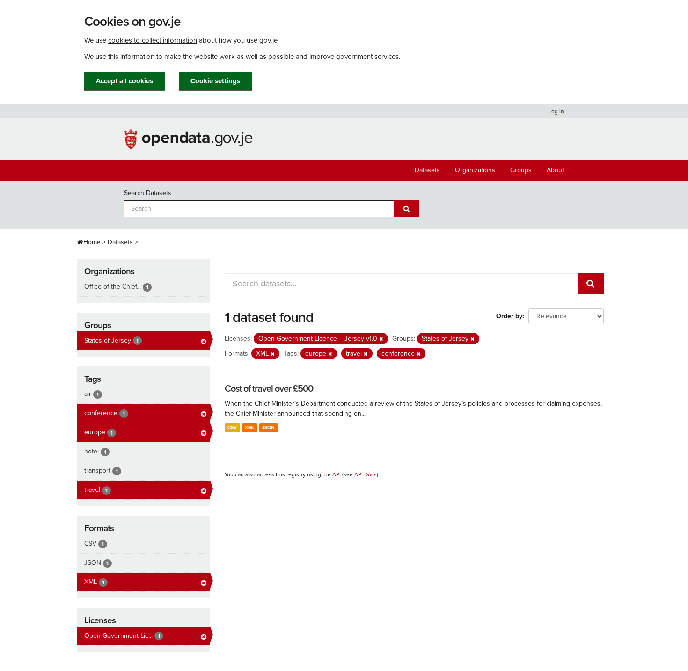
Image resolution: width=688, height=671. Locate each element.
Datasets (427, 170)
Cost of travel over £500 (269, 388)
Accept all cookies (124, 81)
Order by (509, 316)
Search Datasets (147, 193)
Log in (556, 111)
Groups (521, 170)
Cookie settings (215, 81)
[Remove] (381, 339)
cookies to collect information (152, 40)
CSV (232, 427)
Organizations (475, 170)
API (336, 474)
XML (250, 427)
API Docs (365, 474)
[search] (591, 283)
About (555, 170)
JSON (268, 427)
